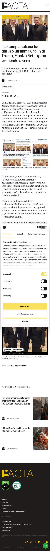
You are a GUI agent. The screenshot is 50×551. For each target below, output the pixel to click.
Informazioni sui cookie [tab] (37, 234)
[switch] (44, 281)
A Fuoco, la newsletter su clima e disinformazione (16, 524)
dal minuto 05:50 (15, 127)
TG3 (32, 127)
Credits (37, 547)
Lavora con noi (6, 530)
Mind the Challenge (7, 527)
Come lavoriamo (6, 505)
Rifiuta (25, 322)
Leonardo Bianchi (12, 419)
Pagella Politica (6, 521)
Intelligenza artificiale (14, 366)
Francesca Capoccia (13, 81)
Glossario (4, 508)
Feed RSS (4, 499)
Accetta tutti (25, 306)
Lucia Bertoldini (12, 449)
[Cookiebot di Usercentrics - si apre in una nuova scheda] (37, 227)
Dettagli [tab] (20, 234)
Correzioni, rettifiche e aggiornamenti (13, 511)
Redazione (5, 502)
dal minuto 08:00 (34, 124)
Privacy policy (6, 547)
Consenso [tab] (7, 234)
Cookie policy (22, 547)
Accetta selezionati (25, 314)
